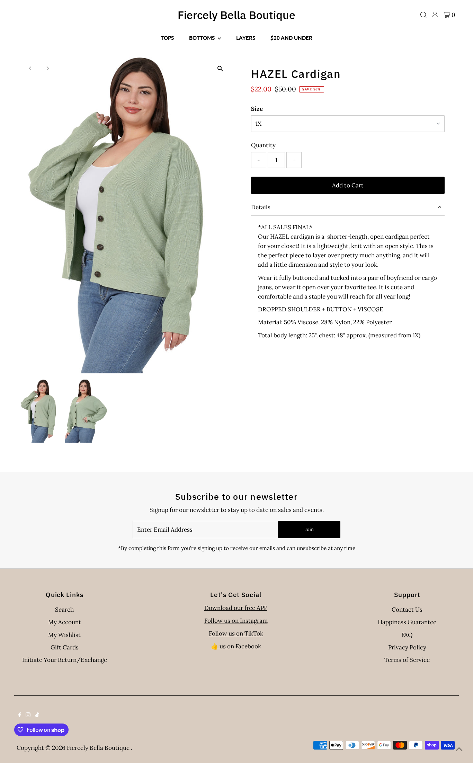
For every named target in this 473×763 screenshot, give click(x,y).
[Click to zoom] (220, 68)
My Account (64, 622)
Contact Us (407, 609)
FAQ (407, 635)
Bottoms (202, 38)
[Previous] (30, 68)
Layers (245, 38)
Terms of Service (407, 660)
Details (260, 207)
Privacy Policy (407, 647)
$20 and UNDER (291, 38)
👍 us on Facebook (236, 646)
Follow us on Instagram (236, 620)
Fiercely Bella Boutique (236, 15)
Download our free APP (235, 608)
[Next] (47, 68)
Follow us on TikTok (236, 633)
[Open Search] (423, 15)
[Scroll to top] (459, 749)
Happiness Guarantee (407, 622)
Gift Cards (65, 647)
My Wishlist (64, 635)
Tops (167, 38)
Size (257, 109)
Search (64, 609)
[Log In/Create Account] (435, 15)
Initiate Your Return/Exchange (64, 660)
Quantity (263, 145)
